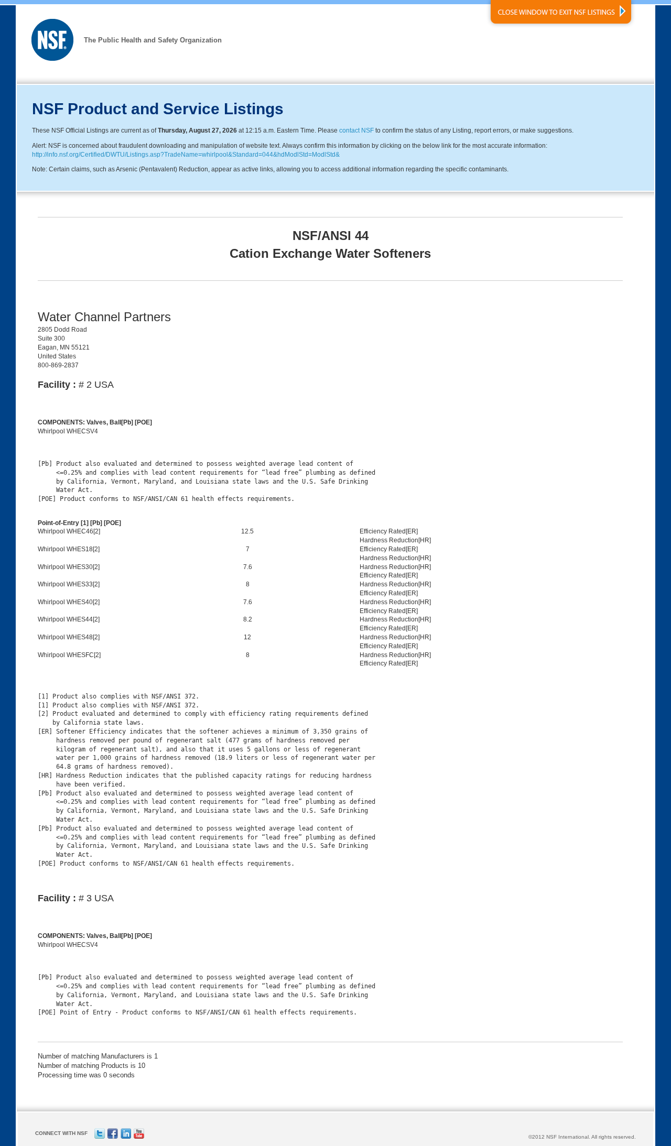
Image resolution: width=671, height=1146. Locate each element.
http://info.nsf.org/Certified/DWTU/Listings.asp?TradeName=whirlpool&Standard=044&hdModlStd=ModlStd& (186, 154)
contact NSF (356, 130)
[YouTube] (139, 1137)
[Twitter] (99, 1137)
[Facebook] (112, 1137)
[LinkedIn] (126, 1137)
